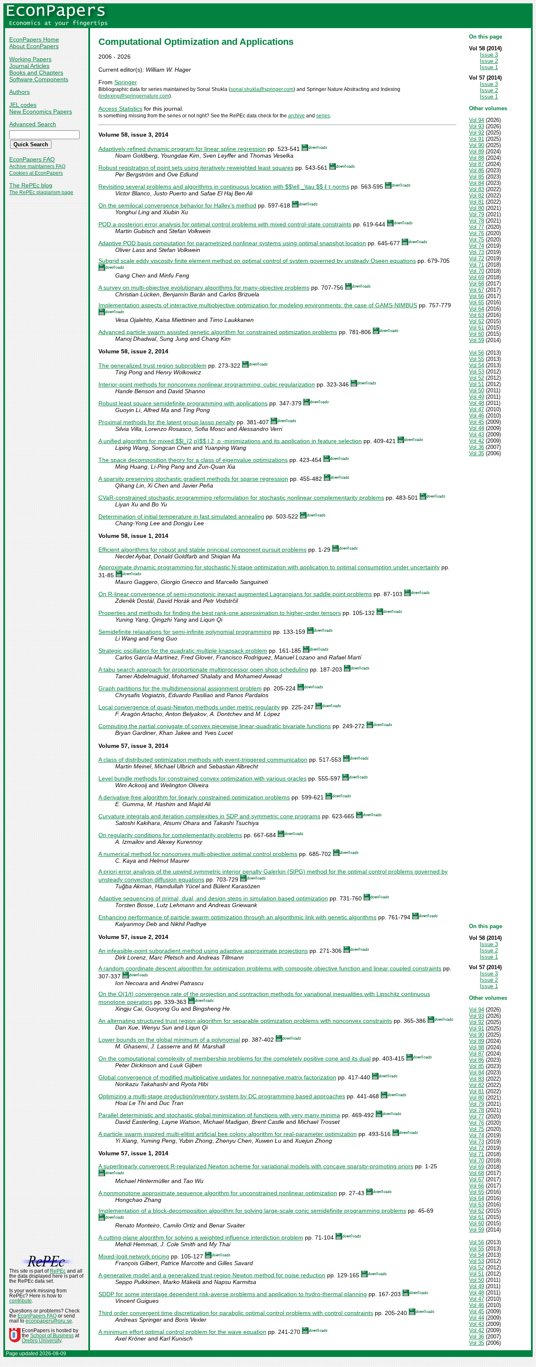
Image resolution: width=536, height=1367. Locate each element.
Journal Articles (29, 65)
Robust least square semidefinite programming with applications (183, 403)
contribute (20, 1300)
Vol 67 (476, 290)
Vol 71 (476, 265)
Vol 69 (476, 277)
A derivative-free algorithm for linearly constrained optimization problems (194, 797)
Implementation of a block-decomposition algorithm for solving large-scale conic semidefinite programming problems (252, 1210)
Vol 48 (476, 403)
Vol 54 (476, 365)
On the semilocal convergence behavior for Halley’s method (177, 205)
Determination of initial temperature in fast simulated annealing (181, 516)
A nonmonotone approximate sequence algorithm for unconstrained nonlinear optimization (217, 1193)
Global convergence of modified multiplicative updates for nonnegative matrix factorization (217, 1077)
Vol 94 (476, 120)
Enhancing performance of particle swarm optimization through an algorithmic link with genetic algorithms (237, 917)
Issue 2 (489, 61)
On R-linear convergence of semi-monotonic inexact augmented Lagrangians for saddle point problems (235, 594)
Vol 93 (476, 126)
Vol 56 (476, 353)
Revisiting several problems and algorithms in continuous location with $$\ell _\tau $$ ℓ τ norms (223, 186)
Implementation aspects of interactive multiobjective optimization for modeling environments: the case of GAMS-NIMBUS (257, 305)
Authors (19, 91)
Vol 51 (476, 384)
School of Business (52, 1335)
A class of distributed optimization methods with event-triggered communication (202, 759)
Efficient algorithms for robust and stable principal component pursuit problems (202, 549)
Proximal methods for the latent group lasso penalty (166, 422)
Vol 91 (476, 139)
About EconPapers (34, 46)
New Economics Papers (40, 111)
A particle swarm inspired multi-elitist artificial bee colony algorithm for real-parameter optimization (227, 1134)
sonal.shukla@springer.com (262, 89)
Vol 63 (476, 315)
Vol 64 (476, 309)
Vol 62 (476, 321)
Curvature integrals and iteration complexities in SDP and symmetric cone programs (209, 816)
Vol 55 (476, 359)
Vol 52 (476, 378)
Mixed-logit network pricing (133, 1256)
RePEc (58, 1271)
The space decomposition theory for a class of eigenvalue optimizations (193, 460)
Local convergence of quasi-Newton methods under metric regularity (189, 707)
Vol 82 (476, 195)
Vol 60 (476, 334)
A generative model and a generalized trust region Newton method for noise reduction (211, 1275)
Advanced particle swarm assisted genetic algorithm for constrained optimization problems (217, 332)
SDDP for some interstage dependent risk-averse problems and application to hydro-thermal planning (232, 1294)
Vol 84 (476, 183)
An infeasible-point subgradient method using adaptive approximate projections (203, 950)
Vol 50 (476, 390)
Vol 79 (476, 214)
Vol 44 (476, 428)
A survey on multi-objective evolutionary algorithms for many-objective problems (203, 287)
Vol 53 (476, 371)
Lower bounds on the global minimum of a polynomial (169, 1039)
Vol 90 (476, 145)
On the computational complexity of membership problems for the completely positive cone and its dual (234, 1058)
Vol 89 (476, 151)
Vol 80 (476, 208)
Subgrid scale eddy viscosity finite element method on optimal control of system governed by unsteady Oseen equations (257, 260)
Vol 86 (476, 170)
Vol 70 (476, 271)
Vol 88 (476, 158)
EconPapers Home (34, 39)
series (323, 115)
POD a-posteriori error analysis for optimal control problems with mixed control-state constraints (224, 224)
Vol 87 (476, 164)
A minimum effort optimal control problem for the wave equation (182, 1331)
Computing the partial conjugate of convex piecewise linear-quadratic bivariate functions (214, 726)
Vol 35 (476, 453)
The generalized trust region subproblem (152, 365)
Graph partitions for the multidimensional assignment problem (180, 688)
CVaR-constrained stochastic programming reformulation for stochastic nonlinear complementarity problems (241, 497)
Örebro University (41, 1340)
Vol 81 (476, 202)
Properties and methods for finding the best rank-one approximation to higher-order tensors (219, 613)
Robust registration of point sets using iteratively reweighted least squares (196, 167)
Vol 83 (476, 189)
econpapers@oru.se (49, 1320)
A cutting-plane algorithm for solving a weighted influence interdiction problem (200, 1237)
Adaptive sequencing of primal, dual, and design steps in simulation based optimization (213, 898)
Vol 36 (476, 447)
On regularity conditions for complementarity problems (170, 835)
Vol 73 (476, 252)
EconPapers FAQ (32, 159)
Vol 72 (476, 258)
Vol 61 (476, 327)
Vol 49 (476, 397)
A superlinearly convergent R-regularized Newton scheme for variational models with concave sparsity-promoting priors (255, 1166)
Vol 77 (476, 227)
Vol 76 (476, 233)
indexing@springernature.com (134, 96)
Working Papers (30, 59)
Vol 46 (476, 415)
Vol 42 (476, 441)
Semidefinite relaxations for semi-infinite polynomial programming (184, 631)
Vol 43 (476, 434)
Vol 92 (476, 133)
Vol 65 (476, 302)
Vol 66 (476, 296)
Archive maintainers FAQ (37, 166)
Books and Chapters (36, 72)
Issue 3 (489, 55)
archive (296, 115)
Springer (125, 82)
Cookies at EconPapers (36, 173)
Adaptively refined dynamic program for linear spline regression (182, 148)
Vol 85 (476, 177)
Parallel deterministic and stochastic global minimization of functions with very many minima (219, 1115)
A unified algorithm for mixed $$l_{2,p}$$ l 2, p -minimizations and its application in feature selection (230, 441)
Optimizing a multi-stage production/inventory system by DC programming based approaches (221, 1096)
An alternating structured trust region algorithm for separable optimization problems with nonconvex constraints (245, 1020)
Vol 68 (476, 283)
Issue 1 (489, 67)
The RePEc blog (30, 185)
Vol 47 (476, 409)
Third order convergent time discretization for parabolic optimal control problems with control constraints (235, 1313)
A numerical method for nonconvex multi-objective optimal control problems (197, 854)
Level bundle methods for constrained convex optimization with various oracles (202, 778)
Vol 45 (476, 422)
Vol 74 (476, 246)
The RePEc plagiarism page (41, 192)
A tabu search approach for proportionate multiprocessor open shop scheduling (203, 669)
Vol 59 (476, 340)
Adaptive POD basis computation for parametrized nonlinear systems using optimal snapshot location (232, 243)
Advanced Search (32, 124)
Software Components (38, 79)
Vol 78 (476, 221)
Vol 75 (476, 239)
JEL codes (22, 104)
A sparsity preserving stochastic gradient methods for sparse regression (193, 478)
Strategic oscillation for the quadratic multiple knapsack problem (182, 650)
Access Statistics (120, 108)
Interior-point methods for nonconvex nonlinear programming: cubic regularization (206, 384)
